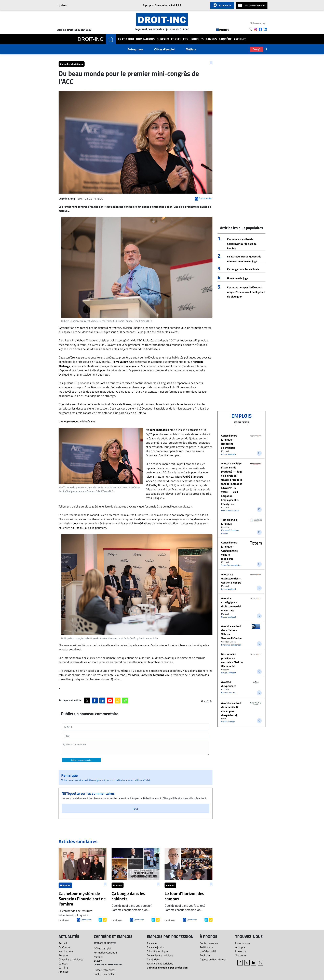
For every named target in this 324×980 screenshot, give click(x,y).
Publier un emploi (104, 974)
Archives (240, 39)
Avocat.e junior (155, 947)
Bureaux (163, 39)
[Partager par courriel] (110, 700)
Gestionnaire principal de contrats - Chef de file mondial (232, 660)
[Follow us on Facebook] (260, 29)
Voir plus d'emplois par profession (167, 967)
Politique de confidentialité (208, 949)
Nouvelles (65, 885)
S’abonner (241, 955)
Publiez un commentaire (81, 760)
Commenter (86, 919)
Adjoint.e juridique (157, 951)
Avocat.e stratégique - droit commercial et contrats (231, 604)
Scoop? (257, 49)
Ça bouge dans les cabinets (243, 269)
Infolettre (224, 29)
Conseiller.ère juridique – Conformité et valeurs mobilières (229, 550)
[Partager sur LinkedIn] (102, 700)
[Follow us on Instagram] (255, 29)
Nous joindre (162, 5)
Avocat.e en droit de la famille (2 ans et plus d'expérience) (231, 709)
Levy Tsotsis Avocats (230, 510)
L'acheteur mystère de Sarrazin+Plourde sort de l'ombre (241, 243)
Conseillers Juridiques (187, 39)
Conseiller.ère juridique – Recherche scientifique (229, 441)
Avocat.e (152, 943)
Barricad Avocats (228, 692)
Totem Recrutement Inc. (231, 565)
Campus (211, 39)
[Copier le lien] (125, 700)
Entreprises (135, 49)
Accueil (63, 943)
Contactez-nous (209, 943)
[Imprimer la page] (117, 700)
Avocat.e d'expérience (228, 684)
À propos (148, 5)
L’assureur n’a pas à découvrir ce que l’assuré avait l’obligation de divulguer (246, 292)
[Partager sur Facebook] (95, 700)
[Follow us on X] (250, 29)
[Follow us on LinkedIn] (265, 29)
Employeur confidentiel (231, 644)
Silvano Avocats (228, 721)
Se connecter (225, 5)
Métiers (191, 49)
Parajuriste (153, 959)
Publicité (176, 5)
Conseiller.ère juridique (160, 955)
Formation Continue (105, 952)
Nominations (145, 39)
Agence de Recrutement (213, 959)
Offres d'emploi (164, 49)
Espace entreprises (255, 5)
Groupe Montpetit (228, 454)
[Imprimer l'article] (104, 919)
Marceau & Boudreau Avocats (230, 532)
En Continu (126, 39)
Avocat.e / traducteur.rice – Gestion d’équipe (231, 578)
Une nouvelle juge (237, 278)
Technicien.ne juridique (229, 522)
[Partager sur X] (87, 700)
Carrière (225, 39)
